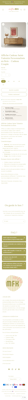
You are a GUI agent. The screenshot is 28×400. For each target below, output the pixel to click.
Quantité (3, 72)
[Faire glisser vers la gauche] (11, 52)
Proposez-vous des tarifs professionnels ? (10, 258)
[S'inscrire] (23, 221)
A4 (14, 81)
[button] (3, 9)
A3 (19, 81)
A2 (3, 84)
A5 (8, 81)
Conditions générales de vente (18, 395)
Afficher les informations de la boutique (12, 103)
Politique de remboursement (20, 391)
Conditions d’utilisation (20, 393)
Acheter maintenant (14, 94)
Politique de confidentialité (9, 393)
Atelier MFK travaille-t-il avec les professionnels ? (12, 251)
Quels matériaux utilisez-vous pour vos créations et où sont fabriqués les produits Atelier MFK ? (13, 265)
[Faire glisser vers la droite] (17, 52)
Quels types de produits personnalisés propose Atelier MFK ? (13, 238)
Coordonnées (8, 395)
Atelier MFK (8, 389)
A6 (3, 81)
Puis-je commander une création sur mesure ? (13, 245)
